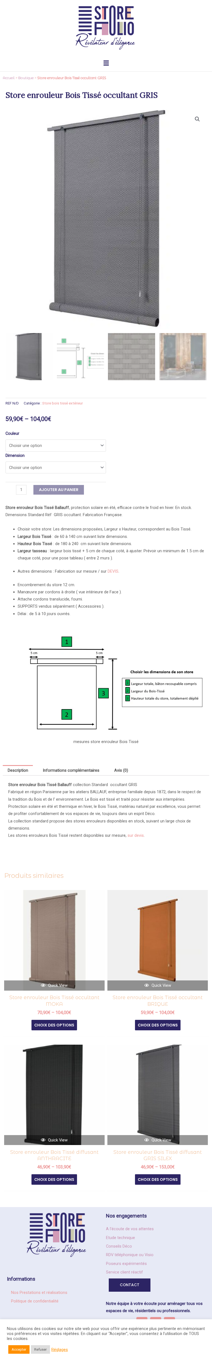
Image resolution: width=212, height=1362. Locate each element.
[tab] (18, 770)
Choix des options (54, 1025)
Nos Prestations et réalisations (39, 1292)
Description (18, 770)
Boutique (26, 78)
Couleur (12, 433)
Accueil (9, 78)
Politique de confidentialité (35, 1301)
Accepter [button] (19, 1349)
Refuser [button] (40, 1349)
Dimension (15, 455)
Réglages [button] (59, 1349)
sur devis (136, 835)
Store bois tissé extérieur (62, 403)
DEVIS (113, 571)
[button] (106, 63)
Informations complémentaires (71, 770)
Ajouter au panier (58, 489)
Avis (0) (121, 770)
